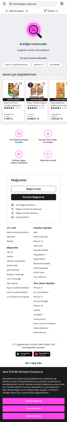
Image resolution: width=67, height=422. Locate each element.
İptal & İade (12, 265)
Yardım (10, 256)
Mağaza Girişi (33, 188)
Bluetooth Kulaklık (42, 263)
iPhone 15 (38, 288)
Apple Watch (39, 259)
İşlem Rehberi (13, 270)
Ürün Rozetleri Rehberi (17, 292)
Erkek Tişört (39, 272)
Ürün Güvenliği (14, 279)
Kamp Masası (40, 332)
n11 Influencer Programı (18, 297)
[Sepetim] (62, 4)
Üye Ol (10, 252)
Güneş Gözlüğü (41, 301)
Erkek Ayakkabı (41, 268)
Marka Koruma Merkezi (18, 232)
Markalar (11, 237)
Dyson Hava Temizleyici (44, 323)
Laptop (37, 310)
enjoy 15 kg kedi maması (16, 64)
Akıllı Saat (38, 246)
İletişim (10, 241)
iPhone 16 (38, 306)
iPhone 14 (38, 241)
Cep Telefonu (40, 277)
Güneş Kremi (39, 319)
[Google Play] (24, 354)
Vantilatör (38, 314)
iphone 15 (39, 64)
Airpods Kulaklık (41, 250)
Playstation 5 (39, 254)
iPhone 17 (38, 297)
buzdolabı (55, 64)
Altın (36, 232)
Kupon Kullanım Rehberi (18, 288)
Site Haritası (12, 283)
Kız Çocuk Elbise (41, 292)
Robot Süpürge (41, 237)
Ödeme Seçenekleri (16, 261)
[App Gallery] (42, 354)
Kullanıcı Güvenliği (15, 274)
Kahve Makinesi (41, 328)
